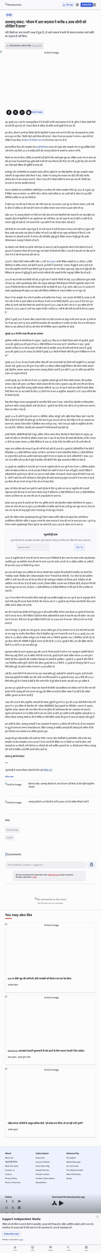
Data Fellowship (73, 1174)
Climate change (12, 829)
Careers (8, 1174)
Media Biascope (73, 1162)
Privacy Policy (11, 1178)
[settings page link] (77, 4)
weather (9, 837)
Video (32, 1249)
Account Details (43, 1162)
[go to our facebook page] (6, 1201)
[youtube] (19, 1201)
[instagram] (6, 1208)
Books (69, 1178)
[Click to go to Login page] (94, 4)
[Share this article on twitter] (15, 112)
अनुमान (53, 262)
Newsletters (41, 1182)
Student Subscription (45, 1178)
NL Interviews (72, 1166)
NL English (71, 1158)
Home (15, 1249)
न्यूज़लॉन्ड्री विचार (11, 1162)
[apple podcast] (19, 1208)
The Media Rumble (74, 1170)
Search (69, 1250)
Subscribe (86, 4)
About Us (9, 1158)
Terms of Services (13, 1182)
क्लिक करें (48, 770)
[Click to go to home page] (15, 5)
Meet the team (11, 1166)
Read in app (36, 112)
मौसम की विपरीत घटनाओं (34, 140)
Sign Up (79, 547)
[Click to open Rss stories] (13, 1208)
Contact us (10, 1170)
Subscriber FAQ (42, 1166)
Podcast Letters (43, 1174)
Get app (69, 4)
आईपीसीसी (41, 147)
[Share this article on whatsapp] (22, 112)
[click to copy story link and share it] (28, 112)
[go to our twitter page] (13, 1201)
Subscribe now (11, 1234)
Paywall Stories (42, 1170)
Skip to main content (17, 18)
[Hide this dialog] (97, 1216)
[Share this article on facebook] (9, 112)
